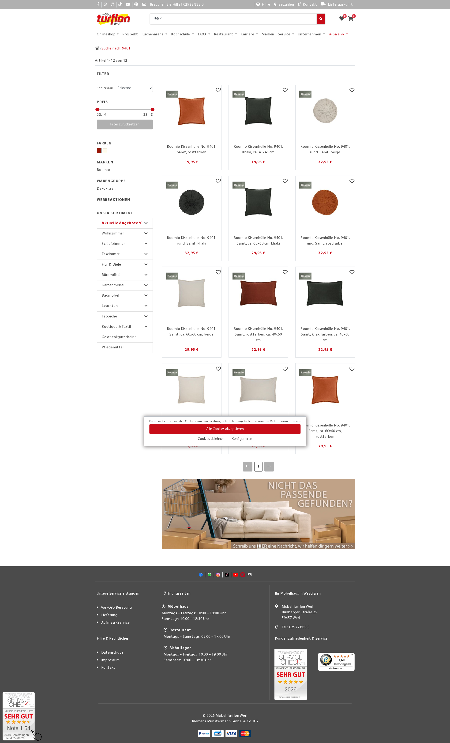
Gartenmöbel (113, 285)
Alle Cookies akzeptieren (225, 429)
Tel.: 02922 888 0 (296, 627)
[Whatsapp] (105, 5)
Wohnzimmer (113, 233)
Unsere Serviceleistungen (118, 594)
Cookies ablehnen (211, 439)
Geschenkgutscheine (119, 337)
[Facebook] (98, 5)
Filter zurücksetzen (124, 124)
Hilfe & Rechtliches (113, 639)
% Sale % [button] (337, 34)
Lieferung (109, 615)
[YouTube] (128, 5)
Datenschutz (112, 653)
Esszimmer (111, 254)
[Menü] (352, 655)
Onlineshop (106, 34)
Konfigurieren (242, 439)
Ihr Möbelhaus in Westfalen (298, 594)
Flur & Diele (111, 265)
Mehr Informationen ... (285, 421)
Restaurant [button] (224, 34)
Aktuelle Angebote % (122, 223)
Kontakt (108, 668)
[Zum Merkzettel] (343, 19)
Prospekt (130, 34)
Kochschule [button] (181, 34)
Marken (268, 34)
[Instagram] (112, 5)
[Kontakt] (276, 627)
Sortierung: (105, 88)
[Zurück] (247, 466)
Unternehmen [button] (310, 34)
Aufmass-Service (115, 623)
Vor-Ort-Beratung (116, 608)
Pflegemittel (113, 347)
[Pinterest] (136, 5)
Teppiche (109, 316)
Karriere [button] (248, 34)
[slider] (97, 109)
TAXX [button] (202, 34)
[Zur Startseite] (97, 48)
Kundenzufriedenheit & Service (301, 639)
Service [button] (284, 34)
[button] (125, 223)
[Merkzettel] (218, 91)
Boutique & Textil (116, 327)
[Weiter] (269, 466)
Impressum (110, 660)
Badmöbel (110, 296)
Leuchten (110, 306)
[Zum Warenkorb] (352, 19)
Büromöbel (111, 275)
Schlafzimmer (113, 244)
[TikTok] (120, 5)
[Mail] (144, 5)
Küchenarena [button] (153, 34)
